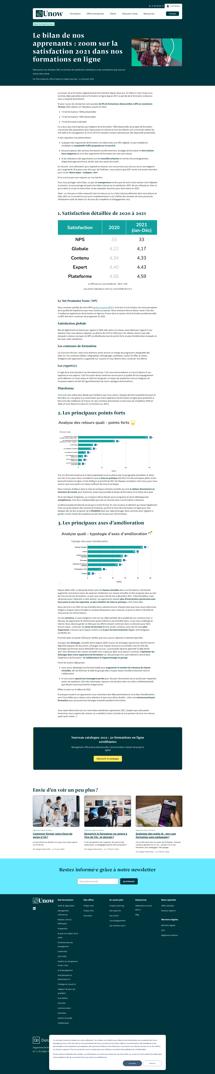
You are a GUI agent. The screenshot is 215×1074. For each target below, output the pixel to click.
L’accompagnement (117, 920)
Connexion (175, 6)
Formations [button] (75, 13)
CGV (163, 930)
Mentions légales (169, 919)
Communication (64, 1008)
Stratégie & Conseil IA (67, 984)
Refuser (152, 1063)
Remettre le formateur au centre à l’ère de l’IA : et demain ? (105, 835)
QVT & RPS (62, 956)
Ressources (140, 900)
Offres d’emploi (167, 905)
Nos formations (65, 900)
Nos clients (114, 915)
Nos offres (89, 900)
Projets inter (89, 905)
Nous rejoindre (168, 900)
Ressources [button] (149, 13)
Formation (62, 1013)
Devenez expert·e (168, 910)
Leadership (62, 951)
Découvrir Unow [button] (130, 13)
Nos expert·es (115, 910)
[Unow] (49, 13)
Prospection (63, 928)
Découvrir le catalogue (108, 758)
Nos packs (88, 915)
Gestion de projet (65, 1018)
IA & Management (65, 970)
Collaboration (63, 1023)
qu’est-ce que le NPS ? (103, 307)
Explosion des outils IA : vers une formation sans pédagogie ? (156, 835)
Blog (137, 914)
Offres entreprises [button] (95, 13)
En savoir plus (116, 900)
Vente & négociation (66, 905)
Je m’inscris (128, 881)
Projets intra (89, 910)
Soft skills (62, 1003)
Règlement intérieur (169, 935)
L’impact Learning (116, 905)
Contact (172, 13)
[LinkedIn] (34, 909)
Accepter (132, 1063)
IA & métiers (63, 998)
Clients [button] (113, 13)
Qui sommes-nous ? (117, 925)
